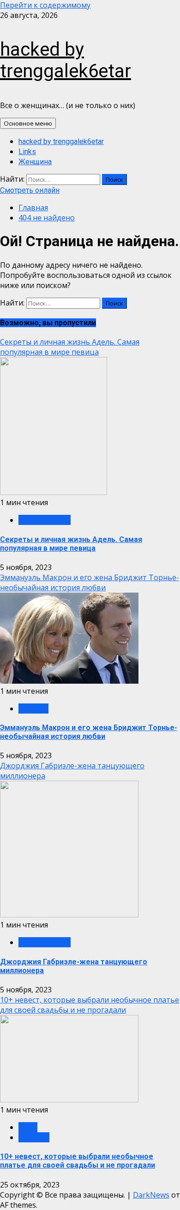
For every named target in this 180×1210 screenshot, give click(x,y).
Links (27, 151)
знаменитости (44, 520)
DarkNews (151, 1195)
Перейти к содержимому (45, 5)
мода (27, 1127)
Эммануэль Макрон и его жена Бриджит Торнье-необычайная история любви (89, 582)
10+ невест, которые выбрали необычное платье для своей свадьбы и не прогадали (89, 1005)
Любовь (33, 708)
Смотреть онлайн (30, 190)
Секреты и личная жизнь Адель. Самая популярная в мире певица (69, 347)
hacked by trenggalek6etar (65, 60)
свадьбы (33, 1137)
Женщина (35, 161)
